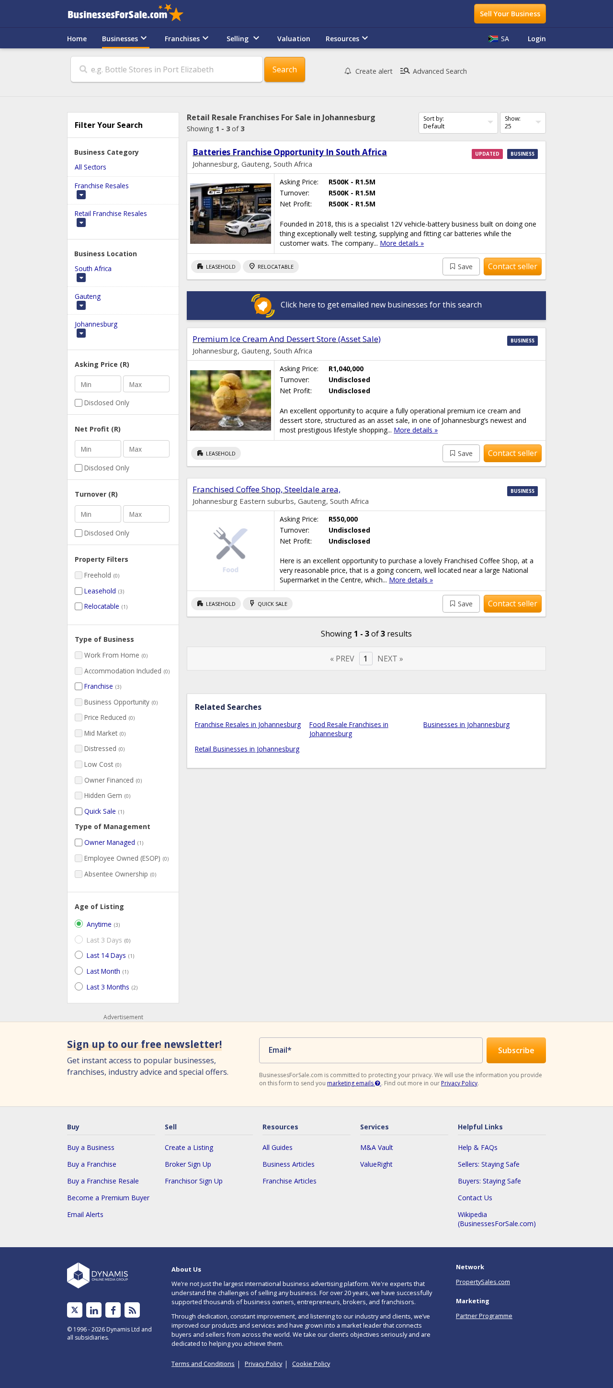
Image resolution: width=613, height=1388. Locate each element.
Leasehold (100, 590)
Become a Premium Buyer (108, 1197)
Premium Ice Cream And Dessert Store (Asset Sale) (287, 338)
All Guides (277, 1147)
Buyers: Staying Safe (489, 1180)
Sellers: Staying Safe (489, 1164)
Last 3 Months (108, 986)
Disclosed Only (106, 402)
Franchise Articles (289, 1180)
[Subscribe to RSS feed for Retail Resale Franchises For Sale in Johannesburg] (132, 1310)
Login (537, 38)
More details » (402, 243)
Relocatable (101, 606)
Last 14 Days (106, 955)
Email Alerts (85, 1214)
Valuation (293, 38)
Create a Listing (189, 1147)
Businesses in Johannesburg (466, 724)
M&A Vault (376, 1147)
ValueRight (376, 1164)
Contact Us (475, 1197)
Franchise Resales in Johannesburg (248, 724)
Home (77, 38)
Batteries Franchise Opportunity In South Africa (290, 152)
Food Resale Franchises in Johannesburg (348, 729)
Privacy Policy (459, 1083)
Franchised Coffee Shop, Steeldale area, (267, 489)
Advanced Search (433, 71)
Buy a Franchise (91, 1164)
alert (374, 71)
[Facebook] (113, 1310)
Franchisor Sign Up (194, 1180)
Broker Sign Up (188, 1164)
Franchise (98, 686)
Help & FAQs (478, 1147)
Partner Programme (484, 1315)
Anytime (99, 924)
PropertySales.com (483, 1281)
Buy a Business (90, 1147)
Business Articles (288, 1164)
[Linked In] (94, 1310)
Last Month (103, 971)
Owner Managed (109, 842)
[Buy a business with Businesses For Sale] (132, 13)
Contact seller (512, 266)
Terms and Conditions (203, 1363)
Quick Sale (100, 811)
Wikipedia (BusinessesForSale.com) (497, 1219)
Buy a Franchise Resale (103, 1180)
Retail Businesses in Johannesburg (247, 748)
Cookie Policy (311, 1363)
